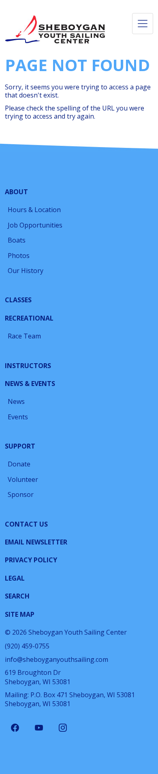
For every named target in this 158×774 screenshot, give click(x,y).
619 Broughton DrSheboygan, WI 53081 (37, 677)
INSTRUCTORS (28, 365)
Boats (17, 240)
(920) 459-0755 (27, 646)
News (16, 401)
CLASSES (18, 299)
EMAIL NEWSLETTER (36, 542)
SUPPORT (20, 446)
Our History (25, 270)
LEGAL (15, 578)
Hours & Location (34, 209)
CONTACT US (26, 524)
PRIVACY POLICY (31, 559)
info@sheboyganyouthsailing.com (56, 659)
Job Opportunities (35, 225)
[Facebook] (15, 728)
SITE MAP (19, 614)
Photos (19, 255)
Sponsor (21, 494)
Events (18, 416)
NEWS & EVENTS (30, 383)
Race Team (24, 336)
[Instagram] (63, 728)
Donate (19, 464)
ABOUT (16, 191)
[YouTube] (39, 728)
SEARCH (17, 596)
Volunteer (23, 479)
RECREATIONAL (29, 318)
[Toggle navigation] (142, 23)
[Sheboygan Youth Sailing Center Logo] (55, 29)
